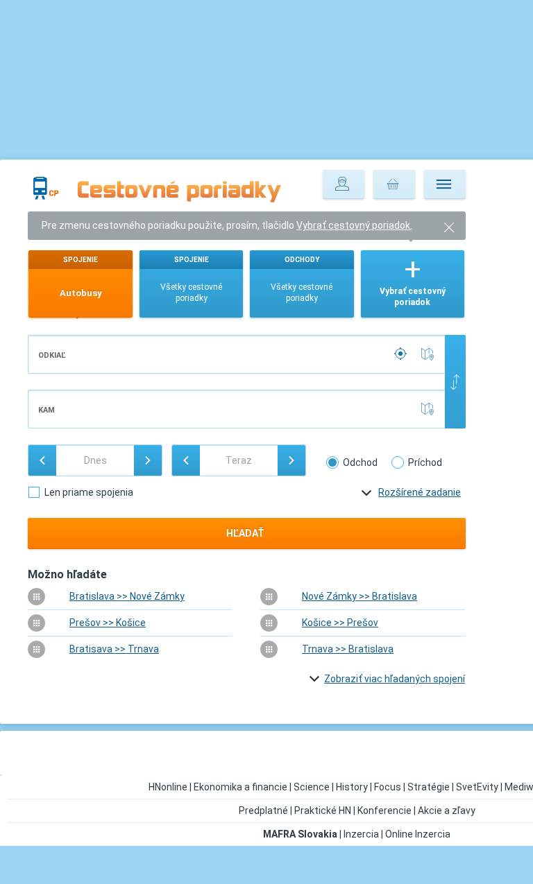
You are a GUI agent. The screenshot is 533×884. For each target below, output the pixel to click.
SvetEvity (477, 786)
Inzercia (361, 834)
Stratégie (428, 786)
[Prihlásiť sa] (343, 184)
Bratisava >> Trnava (114, 649)
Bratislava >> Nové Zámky (127, 596)
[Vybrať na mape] (430, 354)
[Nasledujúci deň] (148, 460)
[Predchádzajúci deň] (42, 460)
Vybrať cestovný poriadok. (354, 225)
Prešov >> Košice (107, 622)
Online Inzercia (417, 834)
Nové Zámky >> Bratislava (359, 596)
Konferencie (384, 810)
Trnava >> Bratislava (348, 649)
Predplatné (263, 810)
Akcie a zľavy (446, 810)
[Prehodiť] (455, 381)
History (352, 786)
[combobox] (237, 354)
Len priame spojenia (88, 492)
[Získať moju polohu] (402, 354)
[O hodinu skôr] (186, 460)
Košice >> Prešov (340, 622)
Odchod (360, 462)
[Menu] (445, 184)
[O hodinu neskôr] (291, 460)
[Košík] (394, 184)
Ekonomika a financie (240, 786)
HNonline (168, 786)
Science (312, 786)
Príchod (425, 462)
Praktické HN (322, 810)
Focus (387, 786)
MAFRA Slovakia (300, 834)
